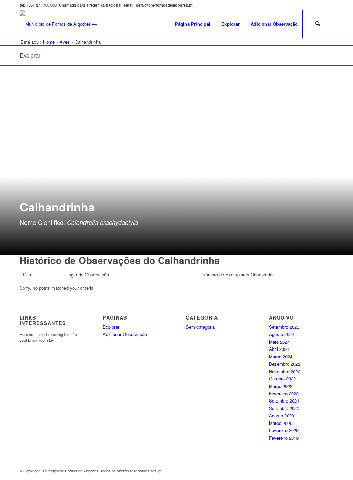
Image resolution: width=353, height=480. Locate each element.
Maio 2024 (279, 341)
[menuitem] (192, 24)
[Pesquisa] (317, 24)
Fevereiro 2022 (284, 393)
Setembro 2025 (284, 327)
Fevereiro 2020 (284, 430)
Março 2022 (280, 386)
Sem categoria (200, 327)
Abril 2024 (279, 349)
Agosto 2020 (281, 415)
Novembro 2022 (284, 371)
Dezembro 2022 (284, 364)
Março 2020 (280, 423)
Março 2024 (280, 356)
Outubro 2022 (282, 378)
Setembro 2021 (284, 400)
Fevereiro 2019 (284, 438)
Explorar (111, 327)
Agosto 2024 (281, 334)
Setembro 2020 (284, 408)
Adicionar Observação (125, 334)
